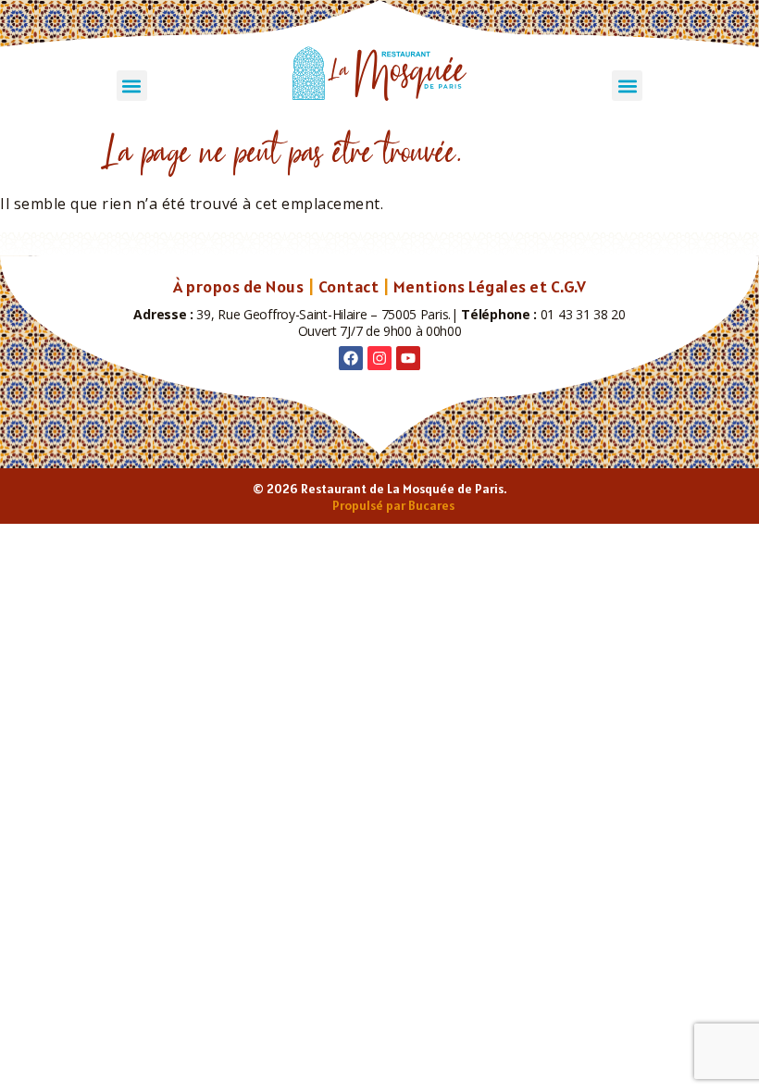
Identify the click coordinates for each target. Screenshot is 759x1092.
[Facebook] (351, 358)
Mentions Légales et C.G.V (490, 286)
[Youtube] (408, 358)
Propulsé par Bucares (393, 505)
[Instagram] (379, 358)
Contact (349, 286)
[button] (132, 85)
